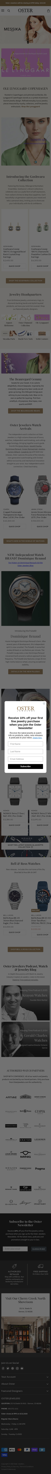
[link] (25, 709)
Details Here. (37, 738)
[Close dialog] (44, 703)
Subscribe (25, 766)
